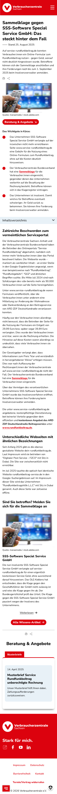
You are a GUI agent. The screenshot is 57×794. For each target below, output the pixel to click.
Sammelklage (27, 171)
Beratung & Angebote (19, 122)
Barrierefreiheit (21, 773)
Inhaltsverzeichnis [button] (14, 220)
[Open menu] (6, 788)
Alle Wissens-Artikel (27, 622)
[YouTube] (21, 747)
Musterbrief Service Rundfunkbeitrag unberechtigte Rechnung (25, 679)
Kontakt (39, 773)
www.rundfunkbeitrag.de (17, 427)
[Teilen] (8, 78)
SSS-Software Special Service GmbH (24, 558)
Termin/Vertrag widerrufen (28, 782)
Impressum (19, 765)
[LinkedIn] (29, 747)
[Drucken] (3, 78)
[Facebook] (13, 747)
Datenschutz (37, 765)
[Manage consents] (50, 787)
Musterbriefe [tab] (14, 654)
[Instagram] (5, 747)
